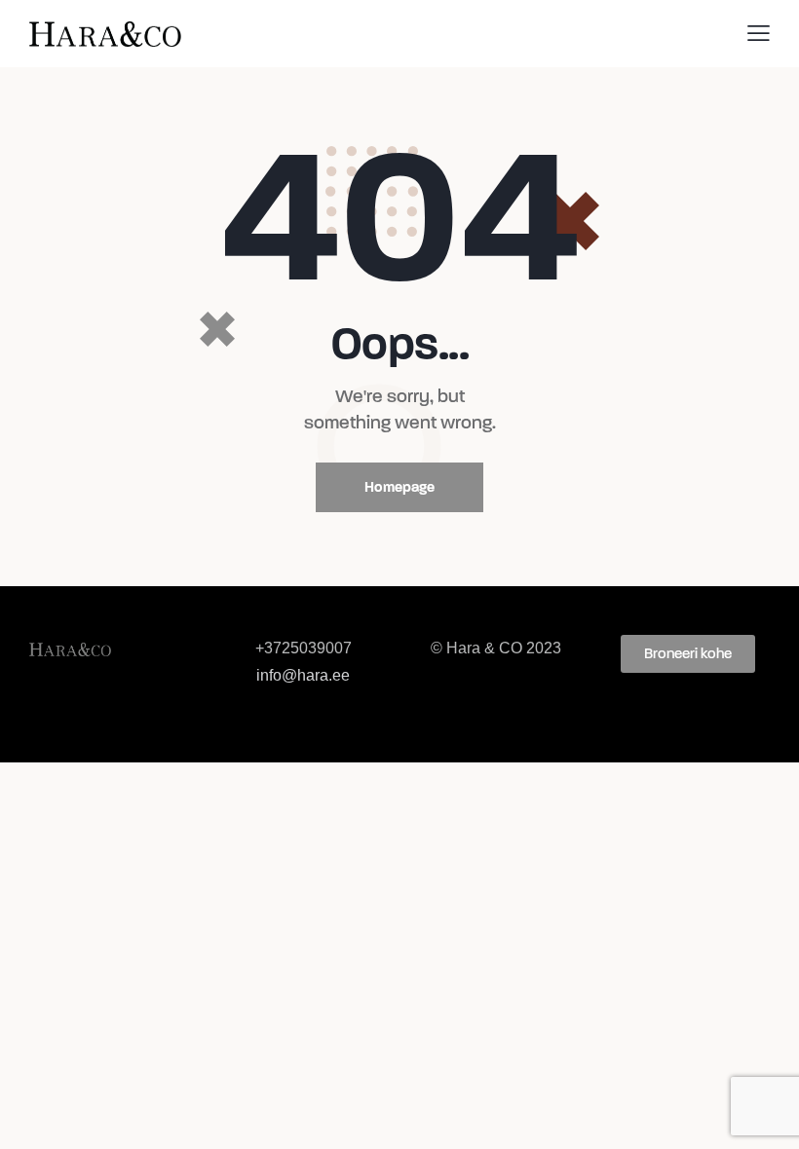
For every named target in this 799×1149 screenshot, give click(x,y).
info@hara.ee (303, 675)
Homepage (399, 487)
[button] (688, 654)
